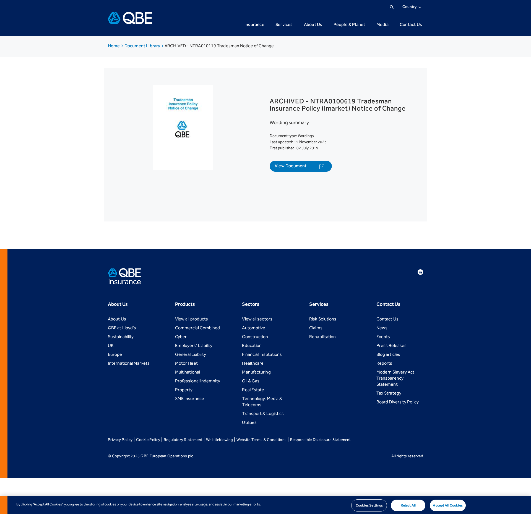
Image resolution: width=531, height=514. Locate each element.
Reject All (408, 505)
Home (114, 45)
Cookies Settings (369, 505)
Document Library (142, 45)
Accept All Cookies (447, 505)
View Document (291, 165)
